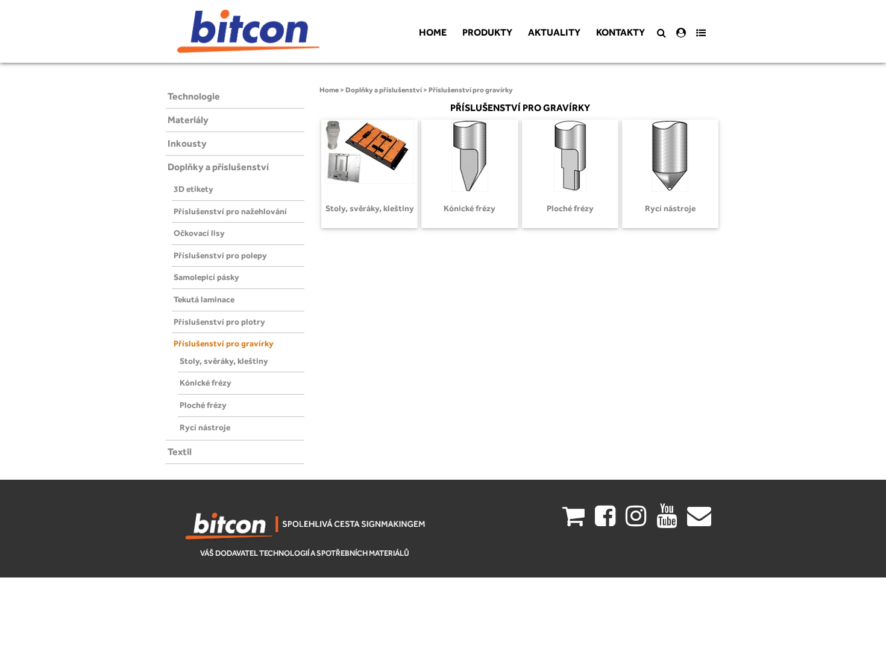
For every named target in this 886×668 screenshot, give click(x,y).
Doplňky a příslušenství (218, 167)
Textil (180, 451)
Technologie (194, 96)
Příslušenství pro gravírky (224, 343)
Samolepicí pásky (206, 277)
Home (329, 90)
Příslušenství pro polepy (220, 255)
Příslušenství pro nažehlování (230, 211)
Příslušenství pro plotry (219, 321)
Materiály (188, 120)
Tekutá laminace (204, 299)
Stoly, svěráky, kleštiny (224, 361)
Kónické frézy (205, 382)
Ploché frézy (203, 405)
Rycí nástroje (205, 427)
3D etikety (193, 189)
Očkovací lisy (199, 233)
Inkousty (187, 143)
